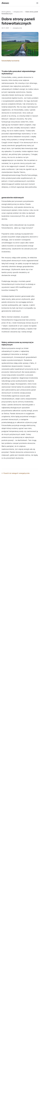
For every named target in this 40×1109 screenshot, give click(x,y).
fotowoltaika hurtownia (10, 61)
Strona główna (6, 12)
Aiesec (5, 3)
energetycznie (18, 12)
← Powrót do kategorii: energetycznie (16, 473)
